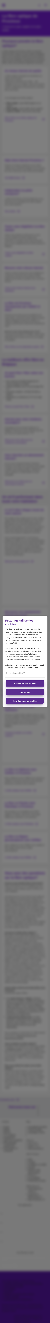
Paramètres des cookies (25, 683)
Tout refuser (25, 692)
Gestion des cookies (14, 673)
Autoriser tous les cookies (25, 701)
